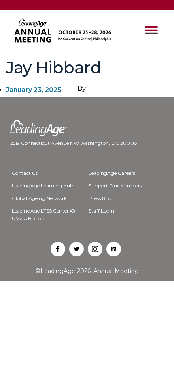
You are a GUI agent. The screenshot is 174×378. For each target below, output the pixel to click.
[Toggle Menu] (151, 30)
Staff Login (101, 211)
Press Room (103, 198)
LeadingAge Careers (112, 173)
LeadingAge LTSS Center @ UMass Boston (43, 214)
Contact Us (25, 173)
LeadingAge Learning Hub (42, 186)
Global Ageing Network (39, 198)
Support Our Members (115, 186)
